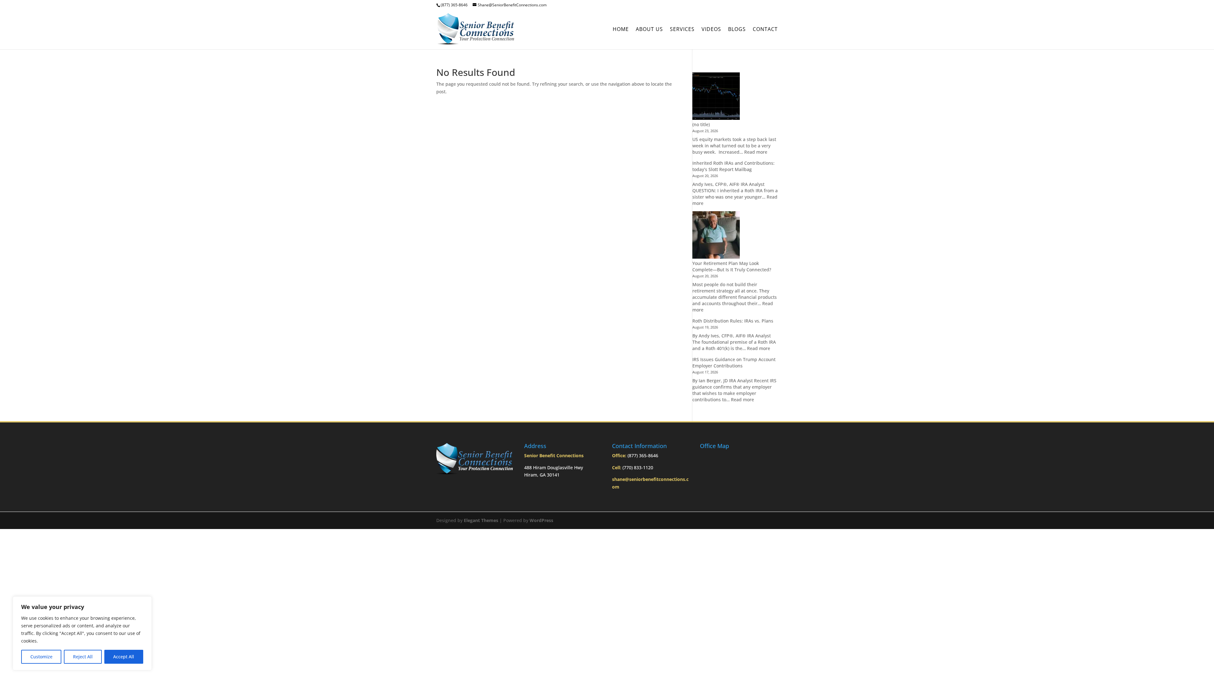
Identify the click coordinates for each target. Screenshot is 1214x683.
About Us (649, 30)
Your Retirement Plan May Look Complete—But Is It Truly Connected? (731, 266)
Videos (711, 30)
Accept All (123, 657)
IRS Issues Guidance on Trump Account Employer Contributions (734, 362)
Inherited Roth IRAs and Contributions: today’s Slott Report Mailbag (733, 166)
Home (621, 30)
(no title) (701, 124)
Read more (755, 152)
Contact (765, 30)
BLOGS (737, 30)
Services (682, 30)
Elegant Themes (481, 520)
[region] (82, 633)
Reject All (83, 657)
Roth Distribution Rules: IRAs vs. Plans (732, 321)
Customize (41, 657)
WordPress (541, 520)
